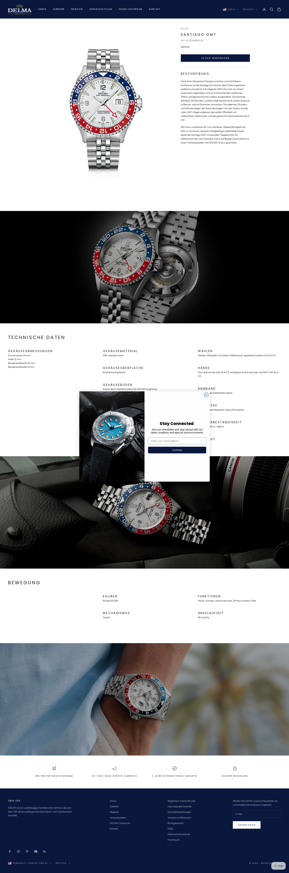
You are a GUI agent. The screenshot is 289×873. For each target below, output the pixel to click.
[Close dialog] (206, 395)
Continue (177, 450)
